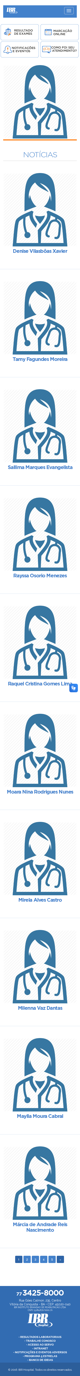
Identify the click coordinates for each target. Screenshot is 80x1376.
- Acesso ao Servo (40, 1344)
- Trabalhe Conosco (40, 1340)
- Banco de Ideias (40, 1360)
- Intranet (40, 1348)
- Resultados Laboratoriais (40, 1337)
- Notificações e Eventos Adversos (40, 1352)
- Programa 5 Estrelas (40, 1356)
